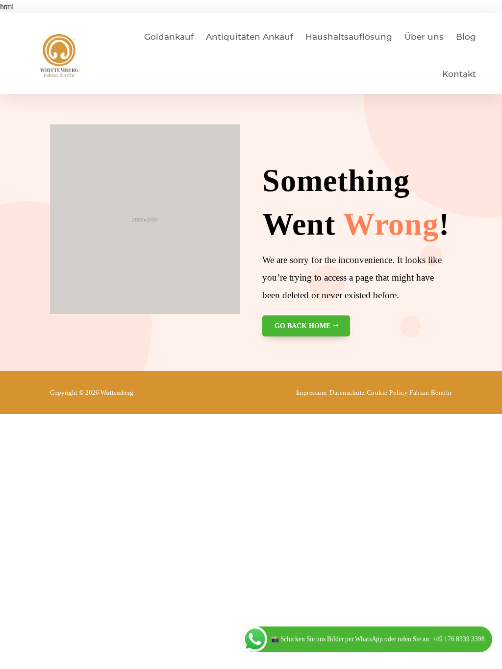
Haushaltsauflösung (348, 37)
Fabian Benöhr (430, 392)
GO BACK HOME (302, 326)
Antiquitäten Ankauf (249, 37)
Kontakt (459, 74)
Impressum (311, 392)
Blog (466, 37)
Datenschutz (347, 392)
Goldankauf (169, 37)
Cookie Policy (387, 392)
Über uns (424, 37)
